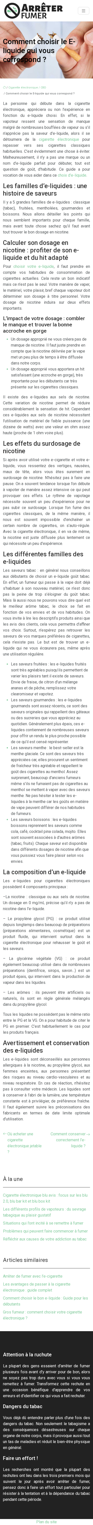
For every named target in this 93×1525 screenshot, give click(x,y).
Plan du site (46, 1522)
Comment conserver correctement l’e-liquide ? (68, 1140)
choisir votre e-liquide (33, 266)
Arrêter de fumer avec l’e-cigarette (32, 1276)
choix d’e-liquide (72, 175)
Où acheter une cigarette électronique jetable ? (24, 1143)
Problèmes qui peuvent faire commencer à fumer (45, 1231)
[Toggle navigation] (83, 11)
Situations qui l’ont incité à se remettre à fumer (43, 1223)
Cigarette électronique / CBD (27, 87)
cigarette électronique (59, 139)
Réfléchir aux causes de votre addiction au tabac (45, 1239)
